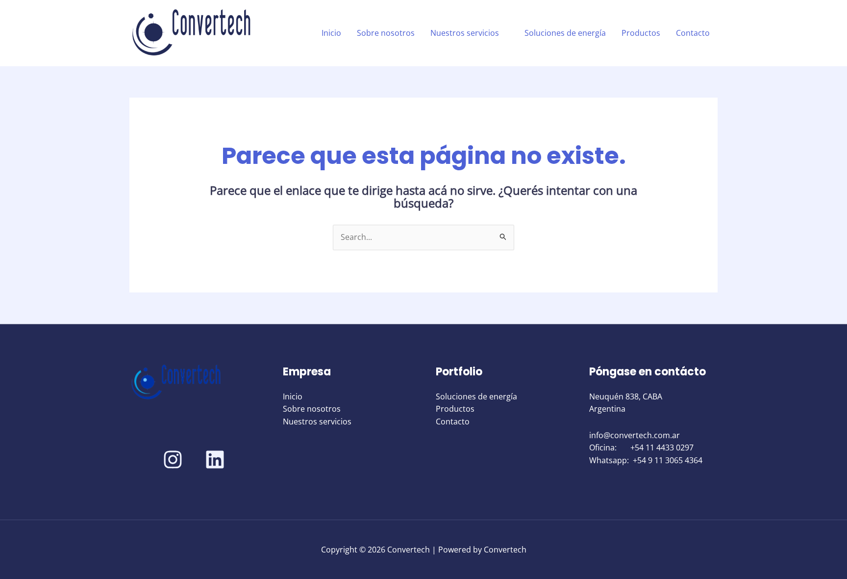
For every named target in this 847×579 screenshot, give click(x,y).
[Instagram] (173, 459)
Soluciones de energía (565, 32)
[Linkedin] (215, 459)
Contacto (693, 32)
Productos (641, 32)
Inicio (331, 32)
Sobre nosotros (386, 32)
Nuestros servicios (464, 32)
